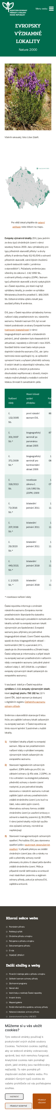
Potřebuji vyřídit (15, 931)
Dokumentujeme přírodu (19, 945)
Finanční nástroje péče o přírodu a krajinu (27, 974)
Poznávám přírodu (17, 926)
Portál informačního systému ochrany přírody (28, 1007)
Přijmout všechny (42, 1101)
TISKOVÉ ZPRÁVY (16, 955)
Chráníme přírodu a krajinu (20, 936)
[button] (45, 9)
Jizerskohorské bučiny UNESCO (22, 1016)
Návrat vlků (14, 988)
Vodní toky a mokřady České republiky (25, 993)
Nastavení (14, 1097)
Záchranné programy (18, 983)
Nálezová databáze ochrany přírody (24, 1012)
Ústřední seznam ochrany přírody (23, 978)
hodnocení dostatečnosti (17, 329)
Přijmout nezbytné (18, 1106)
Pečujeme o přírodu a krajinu (21, 941)
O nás (11, 950)
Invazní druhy (15, 997)
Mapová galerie (15, 1002)
